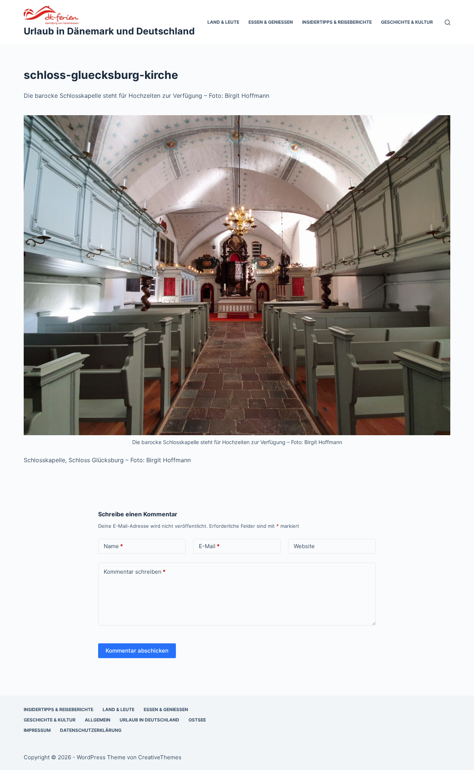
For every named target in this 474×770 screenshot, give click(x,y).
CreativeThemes (159, 757)
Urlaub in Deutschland (149, 720)
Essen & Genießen (270, 22)
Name (113, 546)
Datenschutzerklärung (90, 730)
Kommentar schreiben (135, 571)
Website (304, 546)
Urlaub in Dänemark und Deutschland (109, 31)
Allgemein (97, 720)
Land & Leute (223, 22)
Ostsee (197, 720)
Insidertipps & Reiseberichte (337, 22)
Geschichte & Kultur (407, 22)
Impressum (37, 730)
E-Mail (209, 546)
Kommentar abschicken (137, 650)
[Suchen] (447, 22)
